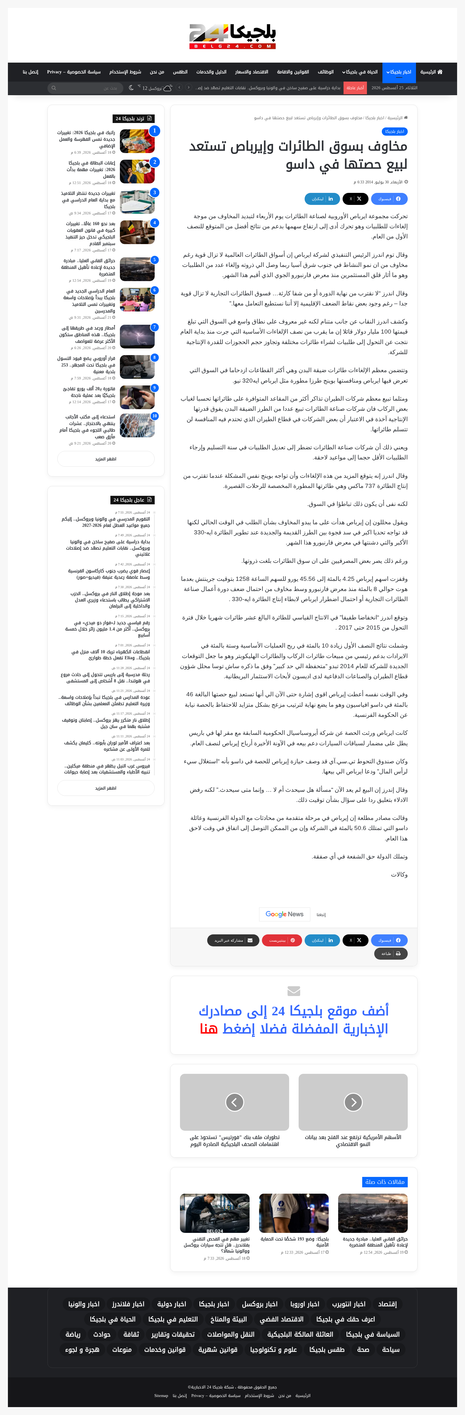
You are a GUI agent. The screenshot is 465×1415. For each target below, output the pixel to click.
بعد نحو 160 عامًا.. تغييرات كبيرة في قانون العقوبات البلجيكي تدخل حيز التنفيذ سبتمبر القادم (90, 233)
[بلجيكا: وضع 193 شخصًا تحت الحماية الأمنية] (294, 1213)
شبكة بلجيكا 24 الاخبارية (212, 1387)
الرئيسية (428, 72)
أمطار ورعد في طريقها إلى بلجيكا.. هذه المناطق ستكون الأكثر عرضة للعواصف (87, 335)
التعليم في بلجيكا (173, 1319)
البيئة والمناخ (229, 1319)
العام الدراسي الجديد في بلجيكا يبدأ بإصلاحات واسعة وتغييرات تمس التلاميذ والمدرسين (89, 301)
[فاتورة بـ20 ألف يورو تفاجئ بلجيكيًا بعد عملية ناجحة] (137, 397)
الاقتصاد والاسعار (251, 72)
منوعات (122, 1350)
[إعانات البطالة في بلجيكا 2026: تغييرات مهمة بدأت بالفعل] (137, 171)
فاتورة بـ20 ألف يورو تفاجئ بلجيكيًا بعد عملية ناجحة (89, 392)
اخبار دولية (171, 1304)
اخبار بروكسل (260, 1304)
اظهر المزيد (105, 459)
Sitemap (161, 1396)
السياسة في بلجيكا (373, 1334)
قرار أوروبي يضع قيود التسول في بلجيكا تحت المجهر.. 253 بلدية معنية (86, 365)
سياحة (391, 1350)
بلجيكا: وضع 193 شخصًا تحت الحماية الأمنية (295, 1242)
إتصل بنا (30, 72)
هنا (209, 1029)
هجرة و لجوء (82, 1350)
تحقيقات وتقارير (173, 1334)
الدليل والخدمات (211, 72)
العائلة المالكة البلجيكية (300, 1334)
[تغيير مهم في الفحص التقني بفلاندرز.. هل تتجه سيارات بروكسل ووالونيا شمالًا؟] (215, 1213)
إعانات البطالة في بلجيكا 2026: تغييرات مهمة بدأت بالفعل (91, 170)
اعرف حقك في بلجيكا (345, 1319)
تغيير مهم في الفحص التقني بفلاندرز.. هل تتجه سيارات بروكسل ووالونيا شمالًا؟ (217, 1245)
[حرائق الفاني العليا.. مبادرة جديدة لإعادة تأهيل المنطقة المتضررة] (373, 1213)
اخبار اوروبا (304, 1304)
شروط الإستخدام (125, 72)
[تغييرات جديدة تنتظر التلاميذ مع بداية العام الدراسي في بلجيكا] (137, 202)
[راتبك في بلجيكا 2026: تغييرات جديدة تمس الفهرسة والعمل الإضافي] (137, 141)
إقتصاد (387, 1304)
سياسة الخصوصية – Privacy (74, 72)
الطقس (180, 72)
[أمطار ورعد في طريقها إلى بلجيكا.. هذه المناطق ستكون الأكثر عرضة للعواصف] (137, 336)
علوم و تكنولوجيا (273, 1350)
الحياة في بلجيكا (362, 72)
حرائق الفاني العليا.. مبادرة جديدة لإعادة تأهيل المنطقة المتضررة (375, 1242)
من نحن (157, 72)
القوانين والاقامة (293, 72)
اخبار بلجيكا (400, 72)
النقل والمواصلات (231, 1334)
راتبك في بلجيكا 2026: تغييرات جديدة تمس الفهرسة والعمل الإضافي (86, 139)
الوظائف (326, 72)
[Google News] (284, 914)
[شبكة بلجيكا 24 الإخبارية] (232, 35)
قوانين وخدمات (165, 1350)
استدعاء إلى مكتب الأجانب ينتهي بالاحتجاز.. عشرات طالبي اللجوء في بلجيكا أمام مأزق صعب (87, 427)
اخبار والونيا (84, 1304)
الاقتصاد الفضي (282, 1319)
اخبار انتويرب (349, 1304)
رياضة (73, 1334)
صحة (363, 1350)
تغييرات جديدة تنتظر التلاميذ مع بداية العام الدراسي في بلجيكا (88, 200)
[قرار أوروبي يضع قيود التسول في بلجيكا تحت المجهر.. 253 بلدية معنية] (137, 367)
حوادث (102, 1334)
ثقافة (131, 1334)
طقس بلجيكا (326, 1350)
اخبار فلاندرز (128, 1304)
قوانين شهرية (218, 1350)
